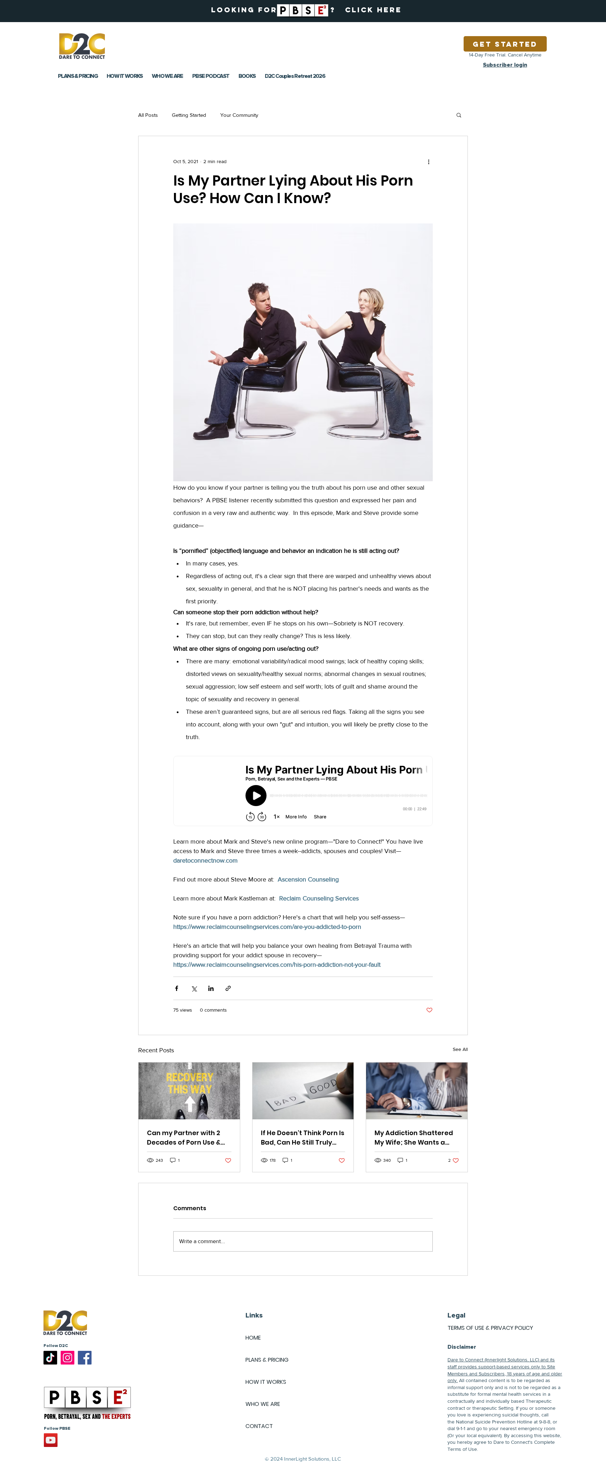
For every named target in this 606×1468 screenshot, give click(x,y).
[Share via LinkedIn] (211, 988)
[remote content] (303, 791)
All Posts (148, 115)
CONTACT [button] (259, 1426)
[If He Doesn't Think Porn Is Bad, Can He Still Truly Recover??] (303, 1091)
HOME (253, 1338)
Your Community (239, 115)
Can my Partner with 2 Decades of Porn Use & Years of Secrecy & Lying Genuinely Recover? (187, 1137)
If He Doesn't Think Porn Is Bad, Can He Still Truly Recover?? (302, 1137)
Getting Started (189, 115)
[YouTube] (51, 1440)
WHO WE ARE (262, 1404)
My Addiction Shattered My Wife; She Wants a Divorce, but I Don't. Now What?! (414, 1137)
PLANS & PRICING (267, 1360)
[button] (459, 115)
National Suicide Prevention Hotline (494, 1422)
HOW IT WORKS (265, 1382)
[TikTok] (50, 1358)
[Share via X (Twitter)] (193, 988)
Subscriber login (505, 65)
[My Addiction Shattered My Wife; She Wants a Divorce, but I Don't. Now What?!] (416, 1091)
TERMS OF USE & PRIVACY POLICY (490, 1328)
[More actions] (428, 161)
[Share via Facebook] (176, 988)
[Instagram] (67, 1358)
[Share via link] (228, 988)
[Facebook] (85, 1358)
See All (460, 1049)
